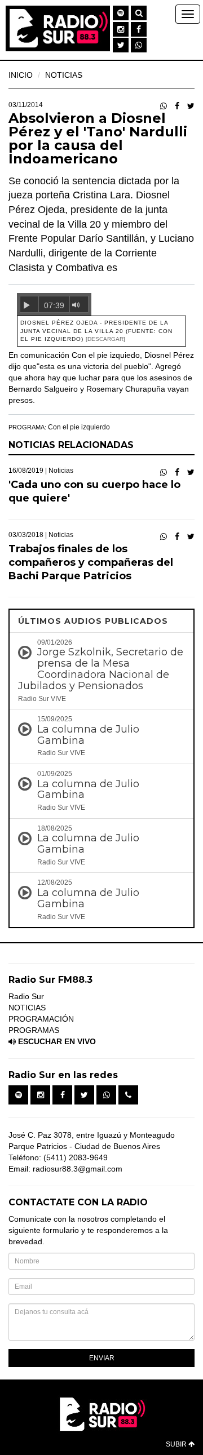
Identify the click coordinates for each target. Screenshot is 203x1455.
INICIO (20, 74)
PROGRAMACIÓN (41, 1018)
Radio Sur (26, 996)
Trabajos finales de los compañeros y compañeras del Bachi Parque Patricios (90, 562)
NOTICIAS (63, 74)
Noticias (60, 470)
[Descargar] (105, 339)
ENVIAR (101, 1358)
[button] (121, 13)
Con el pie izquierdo (79, 427)
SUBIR (177, 1444)
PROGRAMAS (33, 1030)
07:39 (54, 305)
